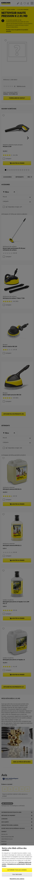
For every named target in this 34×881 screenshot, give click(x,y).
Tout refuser (17, 874)
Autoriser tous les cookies (17, 870)
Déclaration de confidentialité (16, 864)
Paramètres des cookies (17, 879)
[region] (17, 863)
